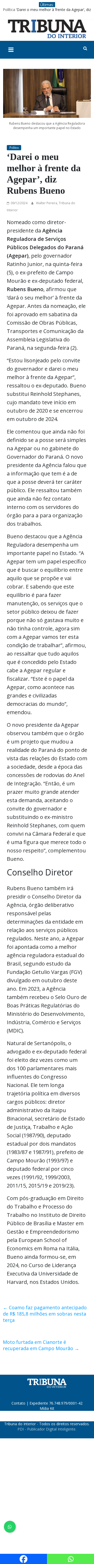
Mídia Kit (47, 1408)
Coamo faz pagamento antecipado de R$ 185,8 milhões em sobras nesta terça (45, 1313)
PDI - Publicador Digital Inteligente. (46, 1429)
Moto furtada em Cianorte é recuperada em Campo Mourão (41, 1345)
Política (9, 9)
